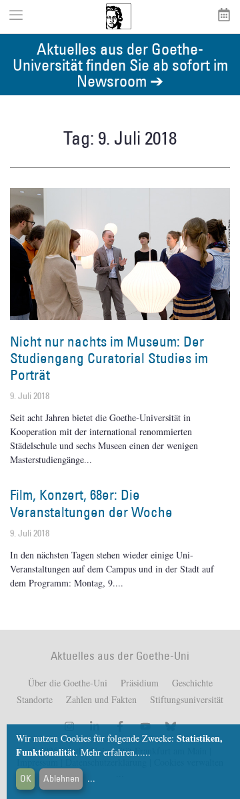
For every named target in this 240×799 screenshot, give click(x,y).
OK (25, 778)
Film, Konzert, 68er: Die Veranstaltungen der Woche (91, 503)
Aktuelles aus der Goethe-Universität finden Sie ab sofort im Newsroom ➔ (120, 64)
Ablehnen (61, 778)
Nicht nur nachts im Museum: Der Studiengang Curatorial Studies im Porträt (109, 358)
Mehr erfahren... (112, 752)
